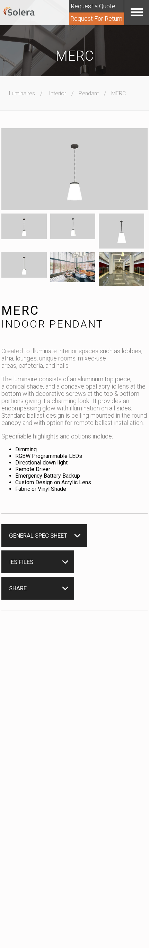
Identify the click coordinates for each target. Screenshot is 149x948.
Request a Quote (93, 6)
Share (18, 588)
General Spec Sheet (38, 535)
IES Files (21, 561)
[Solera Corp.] (19, 12)
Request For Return (96, 18)
